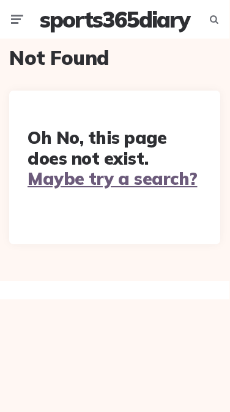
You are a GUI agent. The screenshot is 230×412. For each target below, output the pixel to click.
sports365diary (115, 19)
